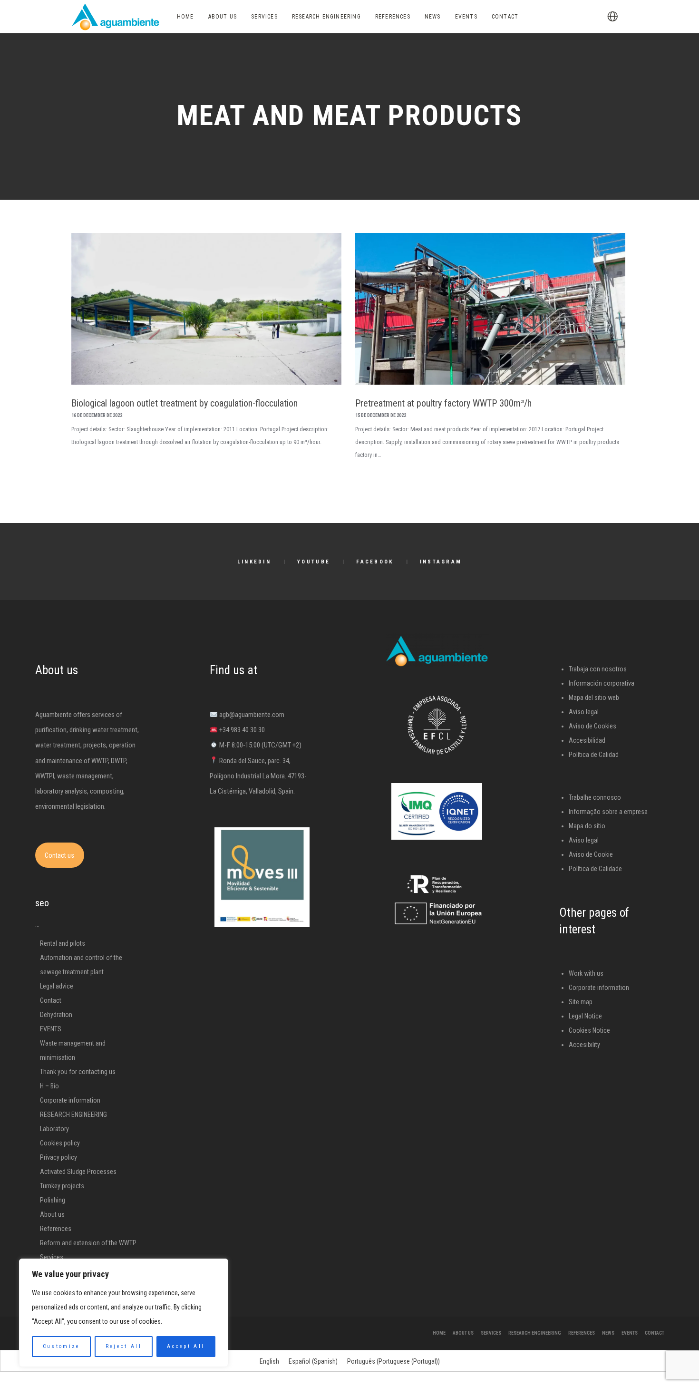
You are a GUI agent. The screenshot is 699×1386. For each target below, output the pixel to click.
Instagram (441, 562)
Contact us (59, 855)
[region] (123, 1313)
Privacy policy (58, 1157)
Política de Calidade (595, 868)
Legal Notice (585, 1016)
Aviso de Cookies (592, 726)
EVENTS (50, 1029)
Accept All (185, 1346)
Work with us (586, 973)
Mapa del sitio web (594, 697)
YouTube (313, 562)
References (55, 1228)
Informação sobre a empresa (608, 811)
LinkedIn (254, 562)
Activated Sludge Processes (78, 1171)
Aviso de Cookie (591, 854)
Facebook (374, 562)
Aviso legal (584, 712)
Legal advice (56, 986)
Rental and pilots (62, 943)
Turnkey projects (62, 1186)
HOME (439, 1333)
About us (52, 1214)
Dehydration (56, 1014)
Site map (580, 1002)
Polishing (52, 1200)
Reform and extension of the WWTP (88, 1243)
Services (51, 1257)
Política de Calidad (594, 754)
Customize (61, 1346)
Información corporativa (601, 683)
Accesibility (584, 1044)
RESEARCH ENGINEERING (73, 1114)
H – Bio (49, 1086)
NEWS (608, 1333)
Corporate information (70, 1100)
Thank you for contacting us (78, 1072)
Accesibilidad (587, 740)
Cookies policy (60, 1143)
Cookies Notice (589, 1030)
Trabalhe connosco (595, 797)
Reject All (124, 1346)
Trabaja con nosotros (598, 669)
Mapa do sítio (587, 826)
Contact (50, 1000)
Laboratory (54, 1129)
